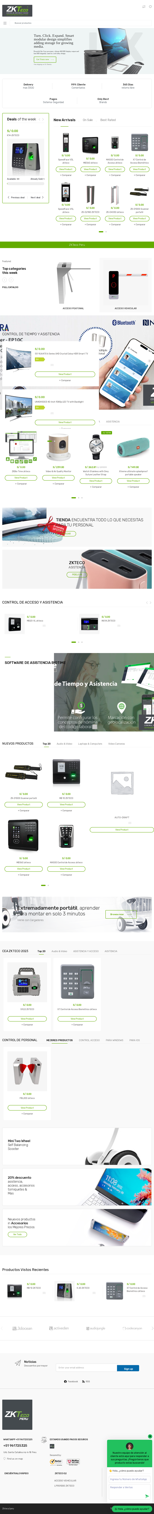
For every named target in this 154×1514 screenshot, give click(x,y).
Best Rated (108, 120)
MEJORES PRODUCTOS (59, 1040)
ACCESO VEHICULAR (65, 1480)
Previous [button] (1, 1328)
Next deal (35, 197)
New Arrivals (64, 120)
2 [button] (106, 231)
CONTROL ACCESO (89, 1040)
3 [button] (82, 497)
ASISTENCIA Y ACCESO (86, 951)
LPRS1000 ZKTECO (64, 1485)
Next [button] (152, 1328)
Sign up (128, 1368)
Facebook (73, 1381)
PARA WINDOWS (114, 1040)
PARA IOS (134, 1040)
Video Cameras (116, 744)
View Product (65, 169)
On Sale (88, 120)
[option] (25, 158)
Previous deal (17, 197)
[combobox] (81, 23)
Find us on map (15, 1458)
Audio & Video (64, 744)
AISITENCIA (111, 951)
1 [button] (101, 231)
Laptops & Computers (90, 744)
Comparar (67, 175)
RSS (88, 1381)
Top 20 (47, 744)
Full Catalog (10, 287)
